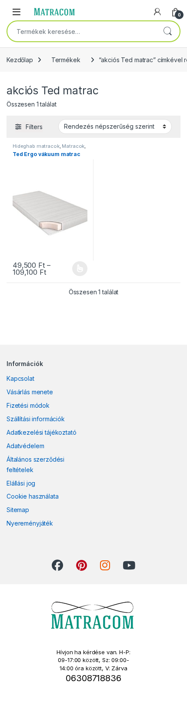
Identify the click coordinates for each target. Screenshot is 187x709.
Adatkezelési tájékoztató (42, 432)
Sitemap (18, 509)
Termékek (65, 59)
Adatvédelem (25, 445)
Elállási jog (21, 483)
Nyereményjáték (30, 523)
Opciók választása (72, 268)
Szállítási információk (36, 419)
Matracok (73, 146)
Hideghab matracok (36, 146)
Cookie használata (33, 496)
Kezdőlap (20, 59)
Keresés (167, 31)
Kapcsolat (20, 378)
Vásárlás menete (30, 392)
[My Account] (157, 12)
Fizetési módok (28, 405)
